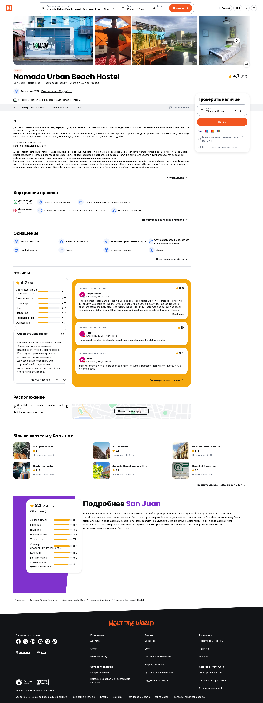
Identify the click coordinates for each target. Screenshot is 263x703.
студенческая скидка (156, 680)
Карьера (203, 656)
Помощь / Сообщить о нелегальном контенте (110, 680)
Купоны (104, 697)
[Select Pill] (247, 8)
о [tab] (14, 107)
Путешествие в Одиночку (159, 672)
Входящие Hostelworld (211, 688)
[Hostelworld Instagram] (32, 641)
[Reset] (113, 8)
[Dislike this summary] (64, 380)
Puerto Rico (33, 82)
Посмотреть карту (55, 82)
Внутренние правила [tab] (33, 107)
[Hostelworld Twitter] (25, 641)
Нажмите (204, 648)
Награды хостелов (155, 664)
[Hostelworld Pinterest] (47, 641)
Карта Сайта (161, 697)
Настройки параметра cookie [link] (189, 697)
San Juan (19, 82)
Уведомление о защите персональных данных (41, 697)
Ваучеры (118, 697)
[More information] (62, 334)
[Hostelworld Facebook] (18, 641)
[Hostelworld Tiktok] (54, 641)
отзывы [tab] (79, 107)
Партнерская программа (212, 680)
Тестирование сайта (138, 697)
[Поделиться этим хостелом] (247, 64)
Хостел (18, 70)
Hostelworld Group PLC (211, 640)
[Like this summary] (57, 380)
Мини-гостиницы (99, 656)
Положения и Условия (83, 697)
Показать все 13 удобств (56, 91)
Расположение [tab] (60, 107)
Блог (147, 648)
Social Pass (150, 640)
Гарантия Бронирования (158, 656)
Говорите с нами (99, 672)
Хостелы (95, 640)
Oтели (93, 648)
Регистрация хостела (211, 672)
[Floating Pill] (237, 40)
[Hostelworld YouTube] (40, 641)
